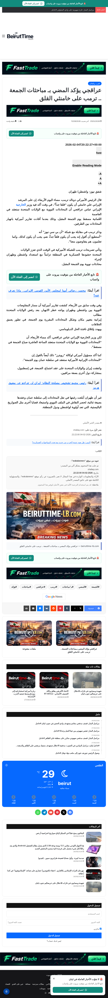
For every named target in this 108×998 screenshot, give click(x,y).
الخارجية (21, 204)
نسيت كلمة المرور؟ (15, 922)
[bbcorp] (54, 68)
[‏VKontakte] (47, 608)
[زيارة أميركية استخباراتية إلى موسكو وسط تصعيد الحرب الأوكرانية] (20, 680)
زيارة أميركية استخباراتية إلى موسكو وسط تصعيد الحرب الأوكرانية (23, 694)
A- (100, 173)
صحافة (27, 984)
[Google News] (54, 597)
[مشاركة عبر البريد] (33, 608)
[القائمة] (3, 37)
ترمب (53, 586)
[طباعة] (26, 608)
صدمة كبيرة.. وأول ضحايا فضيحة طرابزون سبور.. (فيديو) (61, 858)
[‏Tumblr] (67, 608)
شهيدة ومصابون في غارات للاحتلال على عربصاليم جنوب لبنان (59, 883)
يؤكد (13, 586)
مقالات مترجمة (38, 984)
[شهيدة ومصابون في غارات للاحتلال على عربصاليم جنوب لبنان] (87, 680)
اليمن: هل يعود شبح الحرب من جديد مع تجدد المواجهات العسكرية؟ (61, 442)
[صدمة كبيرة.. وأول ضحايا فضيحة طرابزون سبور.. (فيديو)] (94, 862)
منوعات (42, 988)
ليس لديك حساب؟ (54, 941)
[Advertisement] (70, 33)
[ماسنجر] (40, 608)
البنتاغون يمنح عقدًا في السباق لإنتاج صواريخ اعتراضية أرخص (60, 833)
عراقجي (40, 586)
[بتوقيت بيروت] (20, 36)
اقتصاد (7, 984)
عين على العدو (17, 984)
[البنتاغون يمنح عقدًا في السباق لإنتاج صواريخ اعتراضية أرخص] (94, 837)
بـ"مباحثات (67, 586)
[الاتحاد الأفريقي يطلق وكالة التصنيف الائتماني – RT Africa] (54, 680)
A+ (100, 183)
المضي (82, 586)
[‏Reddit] (53, 608)
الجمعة (95, 586)
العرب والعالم (95, 83)
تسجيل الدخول (54, 935)
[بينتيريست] (60, 608)
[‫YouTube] (51, 812)
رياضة (49, 988)
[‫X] (64, 812)
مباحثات (26, 586)
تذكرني (97, 929)
